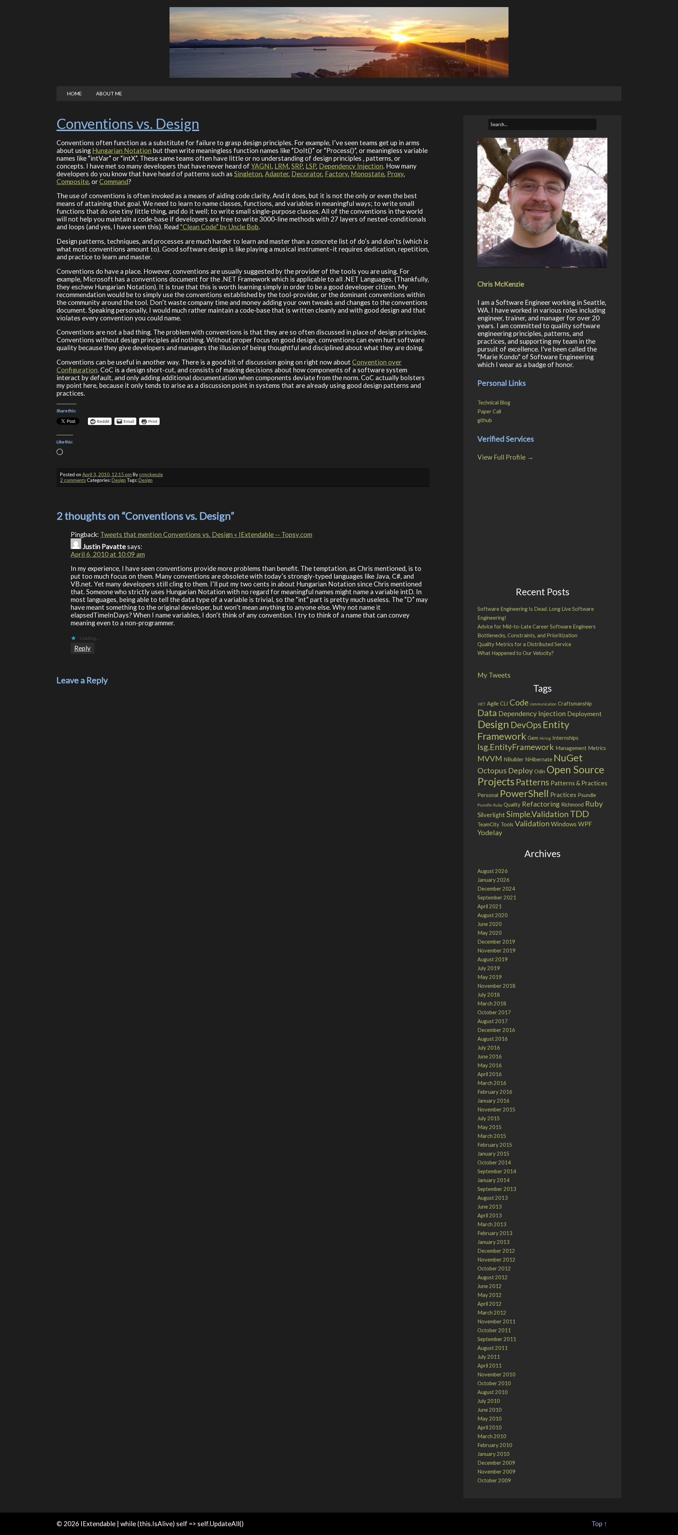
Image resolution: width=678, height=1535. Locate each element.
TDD (579, 813)
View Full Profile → (505, 457)
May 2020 (489, 933)
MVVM (489, 758)
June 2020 (489, 924)
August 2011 (492, 1348)
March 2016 (491, 1083)
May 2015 (489, 1127)
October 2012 (494, 1268)
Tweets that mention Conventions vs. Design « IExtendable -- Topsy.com (206, 534)
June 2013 (489, 1207)
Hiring (545, 738)
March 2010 (491, 1436)
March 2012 (491, 1313)
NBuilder (514, 759)
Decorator (306, 174)
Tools (507, 824)
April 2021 (489, 906)
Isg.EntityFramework (515, 747)
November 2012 (496, 1260)
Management (571, 748)
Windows (564, 824)
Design (119, 480)
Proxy (395, 174)
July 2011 (488, 1357)
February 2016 (494, 1092)
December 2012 (496, 1251)
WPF (585, 824)
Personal (487, 795)
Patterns (532, 782)
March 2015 (491, 1136)
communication (543, 704)
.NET (481, 704)
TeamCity (488, 824)
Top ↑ (599, 1524)
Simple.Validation (537, 814)
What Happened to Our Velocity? (515, 653)
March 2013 (491, 1224)
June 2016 (489, 1056)
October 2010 (494, 1383)
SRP (297, 166)
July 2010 (488, 1401)
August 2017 (492, 1021)
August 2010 (492, 1392)
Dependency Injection (351, 166)
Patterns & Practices (579, 783)
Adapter (277, 174)
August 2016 (492, 1039)
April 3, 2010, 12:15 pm (107, 474)
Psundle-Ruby (489, 805)
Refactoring (541, 803)
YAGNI (261, 166)
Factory (336, 174)
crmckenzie (151, 474)
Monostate (367, 174)
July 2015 (488, 1118)
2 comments (73, 480)
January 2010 (493, 1454)
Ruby (594, 803)
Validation (532, 823)
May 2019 (489, 977)
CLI (504, 703)
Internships (565, 737)
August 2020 (492, 915)
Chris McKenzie (500, 284)
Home (74, 93)
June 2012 (489, 1286)
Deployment (584, 714)
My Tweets (494, 675)
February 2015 (494, 1145)
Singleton (248, 174)
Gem (533, 737)
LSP (310, 166)
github (484, 420)
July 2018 (488, 995)
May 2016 (489, 1065)
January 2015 (493, 1154)
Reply (82, 648)
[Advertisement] (541, 525)
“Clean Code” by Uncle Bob (219, 227)
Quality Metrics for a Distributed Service (524, 644)
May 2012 (489, 1295)
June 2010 (489, 1410)
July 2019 (488, 968)
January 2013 (493, 1242)
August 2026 (492, 871)
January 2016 (493, 1101)
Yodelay (489, 832)
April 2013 (489, 1215)
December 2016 (496, 1030)
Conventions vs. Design (127, 123)
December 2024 (496, 889)
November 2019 (496, 950)
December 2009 (496, 1463)
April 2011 (489, 1366)
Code (519, 702)
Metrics (597, 748)
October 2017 (494, 1012)
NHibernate (538, 759)
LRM (281, 166)
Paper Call (489, 411)
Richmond (572, 804)
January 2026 (493, 880)
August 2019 (492, 959)
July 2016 (488, 1048)
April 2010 (489, 1427)
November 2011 (496, 1321)
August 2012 (492, 1277)
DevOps (526, 725)
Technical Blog (493, 403)
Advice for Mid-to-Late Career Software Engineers (536, 627)
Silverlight (491, 815)
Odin (539, 771)
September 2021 (496, 898)
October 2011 (494, 1330)
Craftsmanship (575, 703)
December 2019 (496, 942)
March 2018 (491, 1003)
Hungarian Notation (121, 150)
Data (487, 712)
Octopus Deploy (505, 770)
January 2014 (493, 1180)
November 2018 (496, 986)
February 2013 (494, 1233)
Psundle (587, 795)
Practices (563, 794)
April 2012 (489, 1304)
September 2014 (496, 1171)
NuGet (568, 757)
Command (113, 181)
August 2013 (492, 1198)
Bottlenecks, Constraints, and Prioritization (527, 635)
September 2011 (496, 1339)
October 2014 (494, 1162)
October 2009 (494, 1480)
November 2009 (496, 1472)
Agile (493, 703)
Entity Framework (523, 730)
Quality (512, 804)
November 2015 (496, 1109)
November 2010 (496, 1374)
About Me (109, 93)
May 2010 (489, 1419)
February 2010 (494, 1445)
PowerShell (524, 793)
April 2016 (489, 1074)
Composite (72, 181)
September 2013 (496, 1189)
